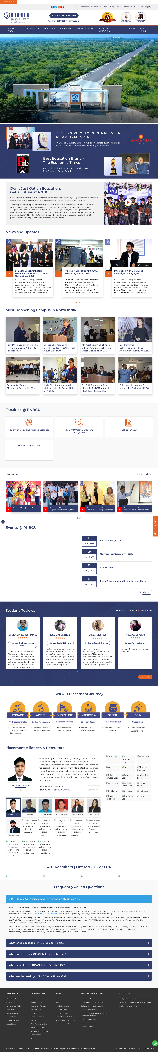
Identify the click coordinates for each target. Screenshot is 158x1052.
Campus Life (96, 7)
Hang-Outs (35, 1020)
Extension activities (88, 1023)
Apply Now (10, 1002)
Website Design (122, 1048)
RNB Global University (48, 914)
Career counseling (88, 1019)
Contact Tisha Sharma (135, 643)
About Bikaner (11, 1024)
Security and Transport (39, 1031)
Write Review (146, 610)
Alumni (33, 1038)
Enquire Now (155, 525)
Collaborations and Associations (93, 1006)
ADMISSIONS (33, 28)
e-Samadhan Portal (38, 1027)
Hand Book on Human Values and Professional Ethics (94, 1014)
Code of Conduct (38, 1017)
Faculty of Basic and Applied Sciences (133, 999)
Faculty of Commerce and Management (134, 1002)
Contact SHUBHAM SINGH (98, 643)
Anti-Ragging (146, 7)
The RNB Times (62, 1013)
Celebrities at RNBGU (64, 1017)
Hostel (33, 999)
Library (131, 28)
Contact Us (127, 7)
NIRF (76, 7)
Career (118, 7)
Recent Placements (89, 1010)
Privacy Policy (56, 1048)
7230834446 (72, 21)
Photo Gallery (61, 1010)
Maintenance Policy (13, 1006)
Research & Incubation (104, 29)
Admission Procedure (14, 999)
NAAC (136, 7)
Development (135, 1048)
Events (33, 1013)
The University (86, 999)
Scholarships (11, 1017)
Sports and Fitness (38, 1006)
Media (105, 7)
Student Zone (36, 1002)
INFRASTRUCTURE (84, 28)
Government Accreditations (92, 1002)
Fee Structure (11, 1010)
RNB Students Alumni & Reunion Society (65, 1021)
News (58, 999)
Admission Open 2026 (63, 15)
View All (146, 592)
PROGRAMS (65, 28)
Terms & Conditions (71, 1048)
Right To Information (39, 1024)
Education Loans (12, 1013)
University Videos (87, 1026)
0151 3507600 (58, 21)
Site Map (92, 1048)
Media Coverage (62, 1006)
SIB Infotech (149, 1048)
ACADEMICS (49, 28)
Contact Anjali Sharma (23, 643)
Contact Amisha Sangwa (60, 643)
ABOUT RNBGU (11, 29)
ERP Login (143, 29)
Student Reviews (12, 1020)
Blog (112, 7)
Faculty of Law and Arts (127, 1006)
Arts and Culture (37, 1010)
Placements (85, 7)
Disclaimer (84, 1048)
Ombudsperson (37, 1035)
